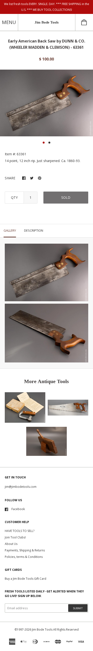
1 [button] (44, 143)
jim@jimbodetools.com (20, 487)
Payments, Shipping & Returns (25, 550)
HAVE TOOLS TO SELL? (19, 531)
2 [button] (49, 143)
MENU (9, 22)
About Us (11, 544)
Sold (65, 197)
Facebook (18, 509)
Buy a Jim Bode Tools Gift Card (25, 579)
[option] (46, 103)
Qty (14, 197)
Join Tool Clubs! (15, 537)
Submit (78, 608)
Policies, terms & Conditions (24, 557)
